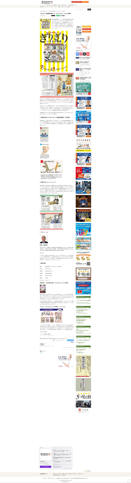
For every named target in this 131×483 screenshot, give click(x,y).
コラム (55, 6)
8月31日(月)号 (78, 34)
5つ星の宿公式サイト (64, 5)
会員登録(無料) (86, 26)
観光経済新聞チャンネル (73, 5)
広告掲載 (63, 473)
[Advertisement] (48, 360)
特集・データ (64, 6)
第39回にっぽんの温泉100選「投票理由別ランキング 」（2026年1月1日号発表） (85, 69)
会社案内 (68, 6)
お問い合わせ (59, 473)
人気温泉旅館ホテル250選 (56, 5)
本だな (41, 352)
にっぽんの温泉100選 (47, 5)
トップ (41, 5)
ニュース (46, 6)
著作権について (75, 473)
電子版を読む (42, 6)
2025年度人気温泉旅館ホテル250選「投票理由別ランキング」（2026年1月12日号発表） (85, 78)
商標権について (81, 473)
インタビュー (51, 6)
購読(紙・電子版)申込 (77, 1)
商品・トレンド (45, 11)
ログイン (85, 1)
